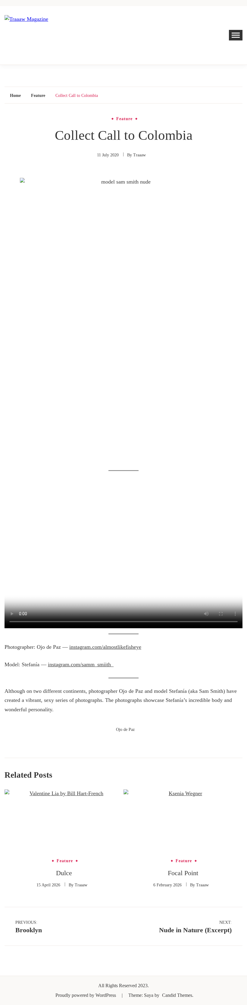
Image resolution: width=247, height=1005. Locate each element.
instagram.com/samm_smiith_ (81, 664)
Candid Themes (177, 995)
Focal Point (183, 873)
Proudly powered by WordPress (86, 995)
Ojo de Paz (125, 729)
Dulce (64, 873)
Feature (124, 119)
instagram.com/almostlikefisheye (105, 647)
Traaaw (139, 155)
